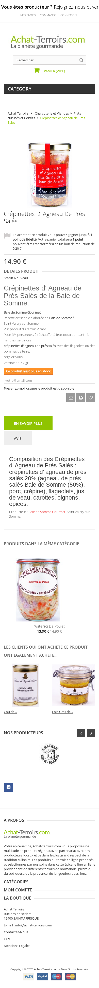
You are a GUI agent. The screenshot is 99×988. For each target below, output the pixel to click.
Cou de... (10, 711)
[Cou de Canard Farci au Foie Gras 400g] (25, 685)
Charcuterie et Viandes (52, 113)
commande (48, 15)
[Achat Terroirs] (49, 42)
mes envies (28, 15)
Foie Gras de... (62, 711)
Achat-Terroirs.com (46, 969)
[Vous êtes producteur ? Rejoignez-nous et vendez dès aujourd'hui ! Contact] (2, 2)
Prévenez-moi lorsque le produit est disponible (39, 388)
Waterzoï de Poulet (49, 626)
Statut (8, 278)
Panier (54, 71)
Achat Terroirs (18, 113)
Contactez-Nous (16, 932)
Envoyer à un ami (70, 397)
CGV (7, 939)
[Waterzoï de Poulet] (49, 589)
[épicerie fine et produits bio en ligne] (29, 834)
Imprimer (80, 397)
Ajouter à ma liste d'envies (90, 397)
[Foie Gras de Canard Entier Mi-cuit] (73, 685)
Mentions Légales (17, 945)
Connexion (68, 15)
